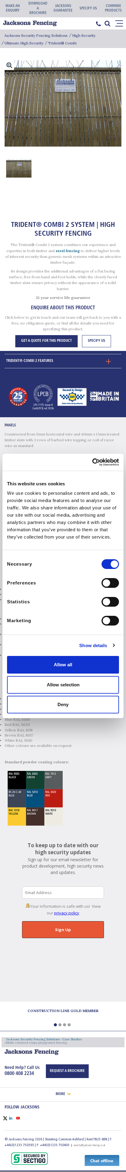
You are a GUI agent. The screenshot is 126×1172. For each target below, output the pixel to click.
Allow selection (63, 684)
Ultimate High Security (24, 43)
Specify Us (96, 341)
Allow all (63, 664)
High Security (83, 35)
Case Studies (72, 1039)
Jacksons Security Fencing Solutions (36, 35)
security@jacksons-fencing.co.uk (89, 1145)
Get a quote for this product (46, 341)
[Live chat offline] (102, 1160)
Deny (63, 704)
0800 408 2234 (19, 1073)
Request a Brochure (67, 1071)
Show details (93, 645)
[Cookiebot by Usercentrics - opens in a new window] (92, 462)
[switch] (110, 583)
